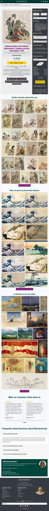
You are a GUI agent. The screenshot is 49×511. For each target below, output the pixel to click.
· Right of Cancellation (5, 494)
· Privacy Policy (4, 493)
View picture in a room (23, 81)
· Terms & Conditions (5, 492)
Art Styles (6, 4)
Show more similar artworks (24, 185)
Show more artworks (24, 391)
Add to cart (41, 82)
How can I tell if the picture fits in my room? (13, 446)
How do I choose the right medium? (11, 450)
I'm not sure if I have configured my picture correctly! (15, 454)
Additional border (35, 16)
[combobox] (40, 18)
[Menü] (1, 1)
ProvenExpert (11, 417)
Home (2, 4)
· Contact (3, 489)
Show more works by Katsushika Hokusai (24, 289)
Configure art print (17, 63)
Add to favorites (22, 78)
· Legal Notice (4, 490)
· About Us (3, 497)
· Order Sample (20, 496)
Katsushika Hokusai (16, 4)
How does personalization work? (10, 434)
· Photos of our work (21, 493)
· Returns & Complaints (6, 496)
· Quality (19, 492)
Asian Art (10, 4)
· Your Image (20, 489)
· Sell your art (20, 490)
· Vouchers (19, 494)
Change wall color (11, 81)
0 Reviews (19, 83)
